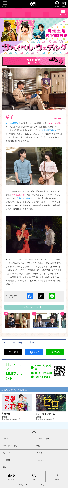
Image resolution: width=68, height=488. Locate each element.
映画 (38, 446)
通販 (4, 467)
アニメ (39, 453)
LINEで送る (52, 296)
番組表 (57, 479)
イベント (40, 460)
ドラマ (5, 439)
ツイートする (41, 296)
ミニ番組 (6, 460)
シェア (36, 352)
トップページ (11, 479)
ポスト (16, 352)
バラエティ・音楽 (10, 446)
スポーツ (6, 453)
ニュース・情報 (43, 439)
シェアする (30, 296)
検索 (34, 479)
